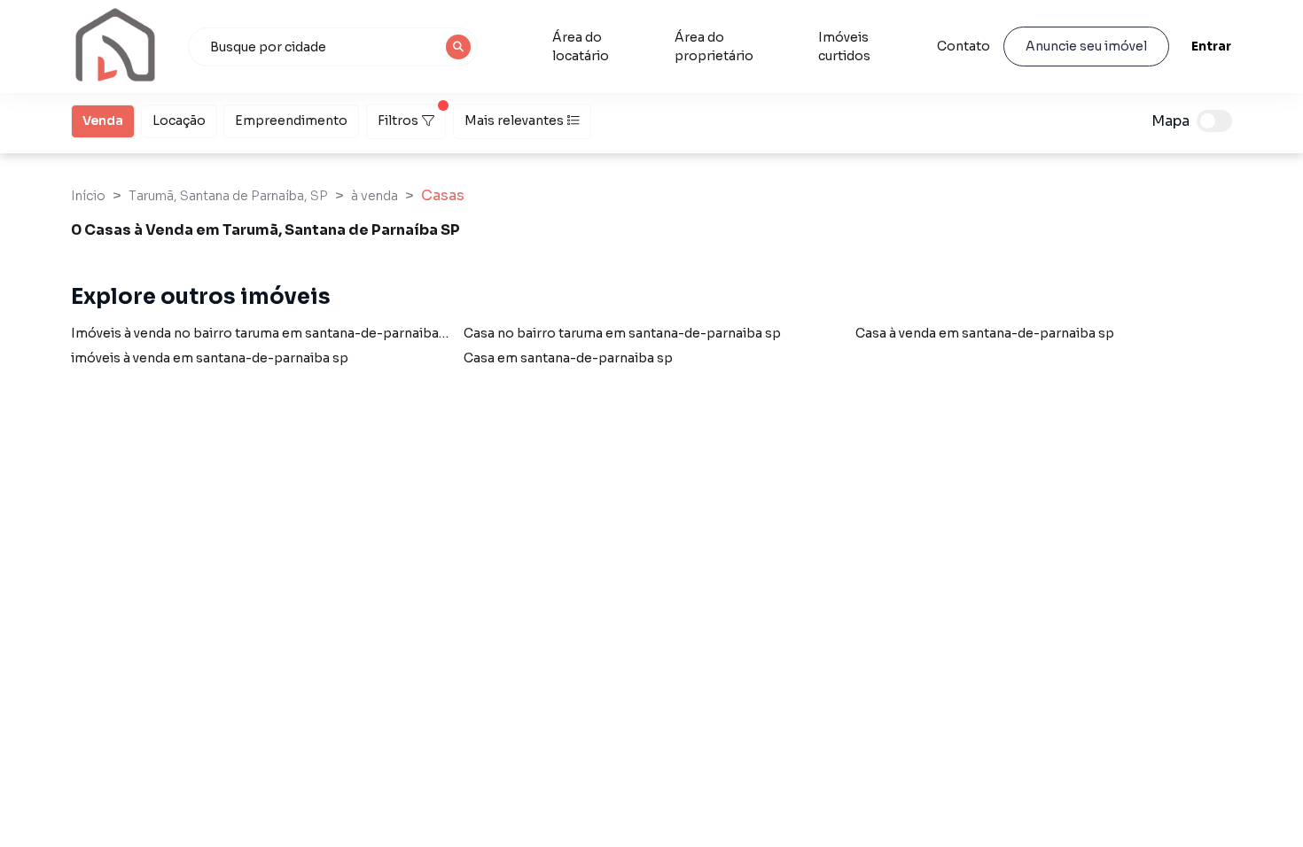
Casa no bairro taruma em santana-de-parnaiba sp (622, 333)
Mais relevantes (514, 120)
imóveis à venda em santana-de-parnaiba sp (209, 358)
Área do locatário (580, 46)
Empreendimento (291, 120)
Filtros (398, 120)
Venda (102, 120)
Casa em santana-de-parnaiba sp (568, 358)
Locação (179, 120)
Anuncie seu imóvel (1086, 46)
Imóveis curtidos (844, 46)
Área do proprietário (714, 46)
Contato (963, 46)
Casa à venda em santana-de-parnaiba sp (984, 333)
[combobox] (333, 46)
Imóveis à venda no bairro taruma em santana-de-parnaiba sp (264, 333)
